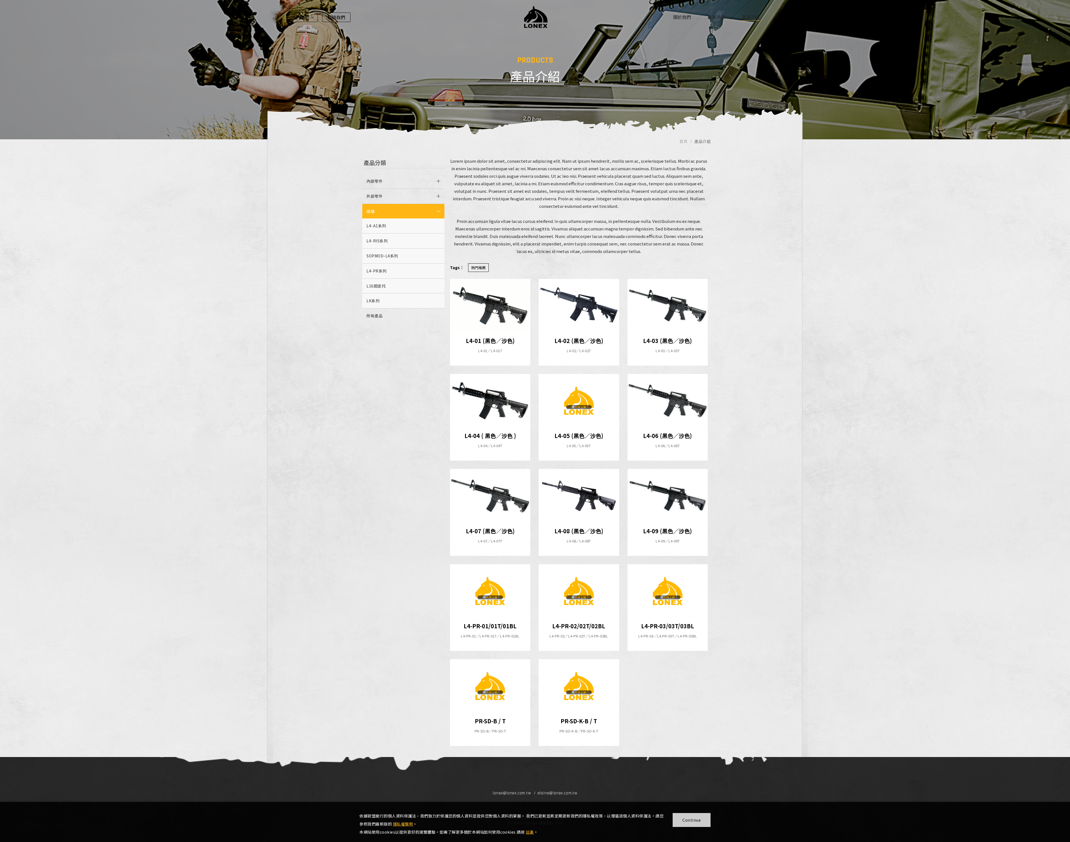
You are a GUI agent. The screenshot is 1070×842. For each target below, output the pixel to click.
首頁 (683, 141)
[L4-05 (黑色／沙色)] (579, 400)
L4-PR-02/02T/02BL (578, 626)
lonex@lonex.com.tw (512, 793)
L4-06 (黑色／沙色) (667, 436)
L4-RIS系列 (377, 241)
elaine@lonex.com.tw (557, 793)
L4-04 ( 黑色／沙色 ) (490, 436)
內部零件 (374, 181)
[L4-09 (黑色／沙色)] (668, 495)
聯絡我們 (336, 17)
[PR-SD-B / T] (490, 686)
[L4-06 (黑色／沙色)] (668, 400)
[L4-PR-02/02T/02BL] (579, 591)
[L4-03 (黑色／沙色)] (668, 305)
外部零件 (374, 196)
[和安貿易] (536, 17)
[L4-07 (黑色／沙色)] (490, 495)
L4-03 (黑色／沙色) (667, 341)
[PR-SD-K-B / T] (579, 686)
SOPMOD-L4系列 (382, 256)
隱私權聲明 (403, 824)
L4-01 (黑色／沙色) (490, 341)
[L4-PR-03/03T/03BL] (668, 591)
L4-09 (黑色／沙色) (667, 531)
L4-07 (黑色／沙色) (490, 531)
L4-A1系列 (376, 225)
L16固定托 (376, 286)
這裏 (530, 832)
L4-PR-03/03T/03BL (667, 626)
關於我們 (682, 17)
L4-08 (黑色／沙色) (579, 531)
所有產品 (374, 315)
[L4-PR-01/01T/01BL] (490, 591)
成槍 (370, 211)
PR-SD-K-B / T (579, 721)
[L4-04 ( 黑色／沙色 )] (490, 400)
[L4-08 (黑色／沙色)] (579, 495)
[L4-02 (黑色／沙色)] (579, 305)
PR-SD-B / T (490, 721)
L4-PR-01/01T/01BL (490, 626)
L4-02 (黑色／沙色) (579, 341)
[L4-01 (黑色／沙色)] (490, 305)
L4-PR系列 (376, 271)
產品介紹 (751, 17)
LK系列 (373, 300)
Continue (691, 820)
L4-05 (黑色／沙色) (579, 436)
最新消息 (716, 17)
